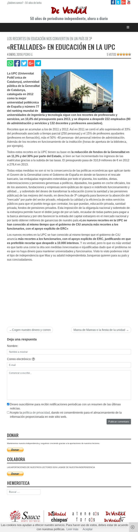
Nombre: (12, 345)
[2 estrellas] (120, 54)
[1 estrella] (118, 54)
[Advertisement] (69, 295)
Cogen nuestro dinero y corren (31, 329)
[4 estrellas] (126, 54)
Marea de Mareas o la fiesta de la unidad (99, 329)
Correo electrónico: (19, 359)
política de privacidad (36, 412)
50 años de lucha (33, 3)
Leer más (72, 529)
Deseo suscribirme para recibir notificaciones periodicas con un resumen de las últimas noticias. (65, 406)
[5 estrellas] (129, 54)
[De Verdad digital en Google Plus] (123, 2)
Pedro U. (28, 54)
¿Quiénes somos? (15, 3)
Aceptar (88, 529)
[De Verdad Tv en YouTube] (128, 2)
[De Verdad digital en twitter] (118, 2)
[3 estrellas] (123, 54)
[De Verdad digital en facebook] (113, 2)
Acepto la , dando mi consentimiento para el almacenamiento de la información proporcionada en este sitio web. (66, 414)
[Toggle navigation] (128, 27)
